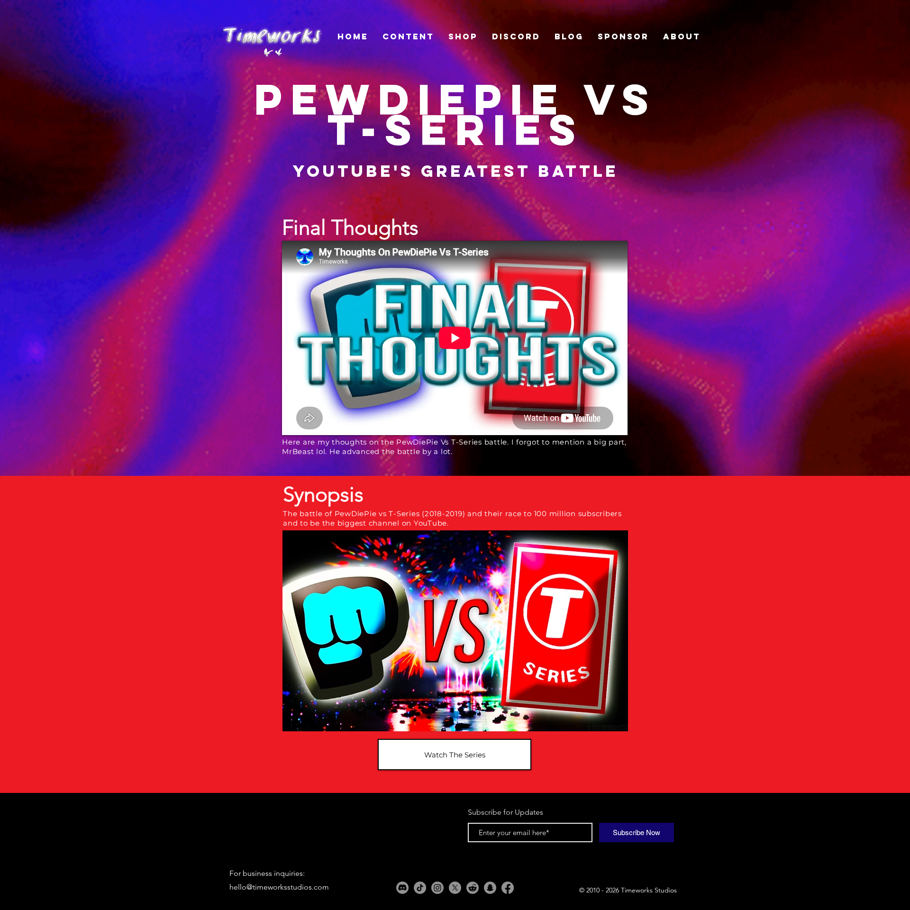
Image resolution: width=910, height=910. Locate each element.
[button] (455, 630)
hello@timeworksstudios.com (279, 887)
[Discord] (402, 888)
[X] (455, 888)
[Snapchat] (490, 888)
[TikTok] (420, 888)
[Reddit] (472, 888)
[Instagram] (437, 888)
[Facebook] (507, 888)
